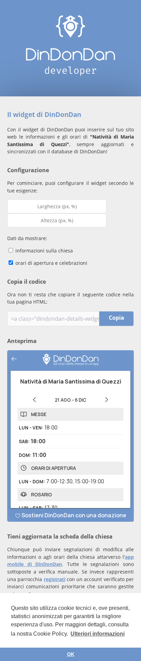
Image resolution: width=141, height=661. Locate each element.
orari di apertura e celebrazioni (50, 263)
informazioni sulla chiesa (43, 250)
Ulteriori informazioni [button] (97, 634)
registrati (54, 579)
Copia (116, 317)
